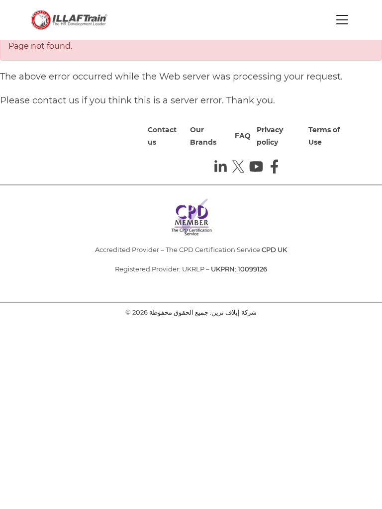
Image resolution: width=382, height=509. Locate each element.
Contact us (162, 136)
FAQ (243, 135)
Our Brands (203, 136)
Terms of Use (324, 136)
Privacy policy (270, 136)
